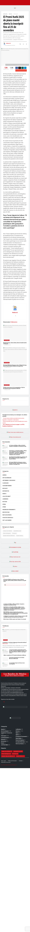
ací (12, 426)
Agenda (4, 475)
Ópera (4, 504)
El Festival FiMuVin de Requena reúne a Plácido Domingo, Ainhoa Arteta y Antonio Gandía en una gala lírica (15, 366)
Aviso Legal (3, 760)
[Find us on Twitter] (4, 702)
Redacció (8, 43)
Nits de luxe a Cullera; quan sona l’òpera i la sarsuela (14, 619)
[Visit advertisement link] (15, 8)
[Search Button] (28, 2)
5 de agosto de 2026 (7, 389)
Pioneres (14, 533)
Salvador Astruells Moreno (9, 535)
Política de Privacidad (12, 760)
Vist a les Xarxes (7, 520)
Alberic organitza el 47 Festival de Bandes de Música (15, 655)
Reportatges (6, 512)
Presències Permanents (9, 509)
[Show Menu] (1, 2)
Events (4, 493)
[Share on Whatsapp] (22, 68)
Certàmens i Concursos (9, 480)
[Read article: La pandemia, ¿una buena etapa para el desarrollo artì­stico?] (15, 635)
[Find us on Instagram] (6, 702)
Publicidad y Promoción (6, 762)
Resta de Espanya (7, 515)
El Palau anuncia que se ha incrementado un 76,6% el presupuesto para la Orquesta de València (14, 388)
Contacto (21, 760)
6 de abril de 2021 (12, 643)
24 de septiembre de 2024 (10, 45)
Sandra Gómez (19, 535)
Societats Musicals (8, 517)
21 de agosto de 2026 (7, 367)
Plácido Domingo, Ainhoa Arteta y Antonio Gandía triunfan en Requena (15, 343)
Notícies (10, 13)
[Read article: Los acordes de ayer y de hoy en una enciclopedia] (5, 664)
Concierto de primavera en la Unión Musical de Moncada (16, 658)
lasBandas (5, 13)
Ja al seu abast (7, 496)
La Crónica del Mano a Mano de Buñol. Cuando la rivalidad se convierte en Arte (17, 446)
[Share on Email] (21, 70)
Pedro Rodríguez (7, 533)
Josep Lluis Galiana (7, 530)
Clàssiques (16, 13)
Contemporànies (7, 485)
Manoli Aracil (5, 643)
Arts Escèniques (7, 477)
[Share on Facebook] (16, 68)
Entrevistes (6, 491)
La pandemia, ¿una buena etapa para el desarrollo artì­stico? (15, 642)
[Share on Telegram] (25, 68)
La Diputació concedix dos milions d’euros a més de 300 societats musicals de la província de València (15, 617)
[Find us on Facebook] (1, 702)
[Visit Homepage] (15, 2)
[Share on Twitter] (19, 68)
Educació (5, 488)
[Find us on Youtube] (8, 702)
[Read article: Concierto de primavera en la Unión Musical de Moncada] (5, 659)
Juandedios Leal (17, 530)
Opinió (4, 507)
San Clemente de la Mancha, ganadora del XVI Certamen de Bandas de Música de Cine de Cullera (18, 457)
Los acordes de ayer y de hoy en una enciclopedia (17, 663)
